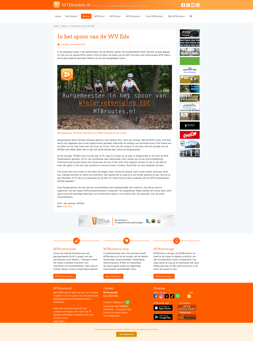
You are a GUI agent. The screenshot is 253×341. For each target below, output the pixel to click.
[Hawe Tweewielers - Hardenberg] (190, 153)
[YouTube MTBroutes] (193, 4)
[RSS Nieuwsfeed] (189, 296)
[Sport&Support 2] (190, 116)
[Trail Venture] (190, 144)
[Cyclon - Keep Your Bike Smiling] (190, 135)
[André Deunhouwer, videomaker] (186, 307)
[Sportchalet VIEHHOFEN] (190, 98)
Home (58, 16)
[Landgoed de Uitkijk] (190, 107)
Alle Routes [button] (71, 16)
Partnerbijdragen (111, 315)
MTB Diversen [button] (133, 16)
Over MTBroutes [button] (154, 16)
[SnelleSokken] (190, 126)
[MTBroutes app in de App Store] (163, 307)
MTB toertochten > (64, 276)
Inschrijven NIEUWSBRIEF (116, 306)
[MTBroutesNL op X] (167, 296)
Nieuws (86, 16)
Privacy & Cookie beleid (115, 312)
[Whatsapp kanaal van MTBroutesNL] (178, 296)
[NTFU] (190, 89)
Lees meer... (59, 321)
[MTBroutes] (57, 5)
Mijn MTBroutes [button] (176, 16)
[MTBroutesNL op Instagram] (161, 296)
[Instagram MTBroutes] (198, 4)
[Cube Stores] (190, 33)
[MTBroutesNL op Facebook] (156, 296)
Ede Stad (67, 206)
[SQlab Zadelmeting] (126, 220)
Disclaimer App (123, 309)
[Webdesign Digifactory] (186, 317)
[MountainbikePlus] (190, 80)
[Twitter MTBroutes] (188, 4)
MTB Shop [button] (115, 16)
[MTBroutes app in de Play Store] (163, 317)
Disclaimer (108, 309)
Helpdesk (117, 302)
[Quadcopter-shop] (190, 70)
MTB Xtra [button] (99, 16)
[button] (190, 16)
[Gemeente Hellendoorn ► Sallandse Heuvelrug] (190, 61)
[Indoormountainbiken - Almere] (190, 52)
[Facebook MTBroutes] (183, 4)
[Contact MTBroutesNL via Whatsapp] (127, 302)
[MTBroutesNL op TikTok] (172, 296)
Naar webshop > (113, 276)
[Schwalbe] (190, 43)
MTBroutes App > (164, 276)
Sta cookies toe (126, 334)
